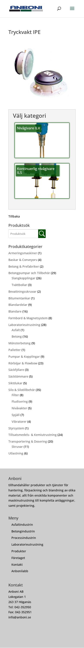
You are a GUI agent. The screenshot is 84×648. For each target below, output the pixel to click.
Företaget (18, 558)
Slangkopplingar (23, 278)
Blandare (15, 311)
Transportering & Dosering (27, 441)
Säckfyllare (16, 370)
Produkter (18, 551)
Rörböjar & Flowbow (22, 363)
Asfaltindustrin (22, 525)
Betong (17, 336)
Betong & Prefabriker (23, 266)
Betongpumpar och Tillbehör (29, 273)
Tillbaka (14, 216)
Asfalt (16, 330)
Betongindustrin (23, 531)
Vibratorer (19, 421)
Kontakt (17, 564)
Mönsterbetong (19, 343)
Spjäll (16, 415)
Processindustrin (23, 538)
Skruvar (17, 447)
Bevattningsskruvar (22, 291)
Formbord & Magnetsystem (28, 318)
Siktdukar (15, 383)
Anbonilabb (19, 571)
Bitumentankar (19, 298)
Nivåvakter (19, 408)
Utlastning (15, 453)
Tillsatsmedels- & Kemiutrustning (32, 435)
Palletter (14, 350)
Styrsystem (16, 428)
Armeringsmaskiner (22, 253)
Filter (15, 395)
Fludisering (20, 401)
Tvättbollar (19, 285)
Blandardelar (17, 305)
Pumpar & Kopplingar (24, 356)
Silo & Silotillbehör (21, 390)
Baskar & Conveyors (22, 260)
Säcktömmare (18, 376)
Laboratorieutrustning (24, 325)
